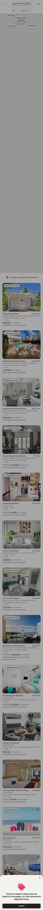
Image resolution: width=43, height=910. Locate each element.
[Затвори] (40, 878)
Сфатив (21, 906)
